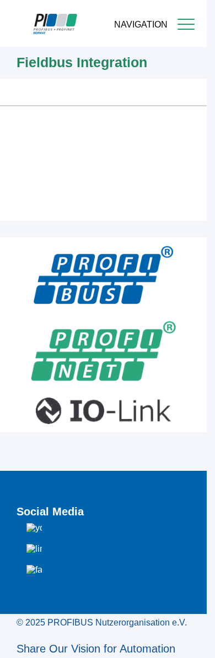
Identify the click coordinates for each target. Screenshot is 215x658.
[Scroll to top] (192, 641)
